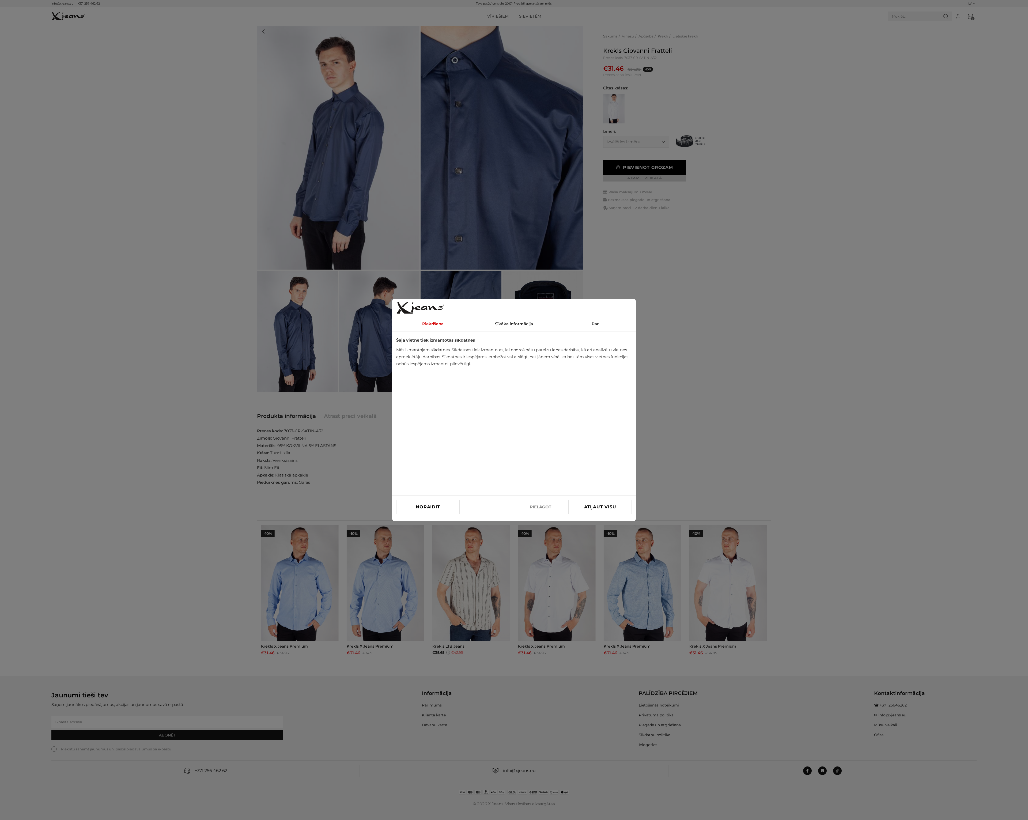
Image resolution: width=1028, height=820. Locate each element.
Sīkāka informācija (514, 323)
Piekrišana (433, 323)
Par (595, 323)
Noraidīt (428, 506)
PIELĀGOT (540, 506)
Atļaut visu (600, 506)
